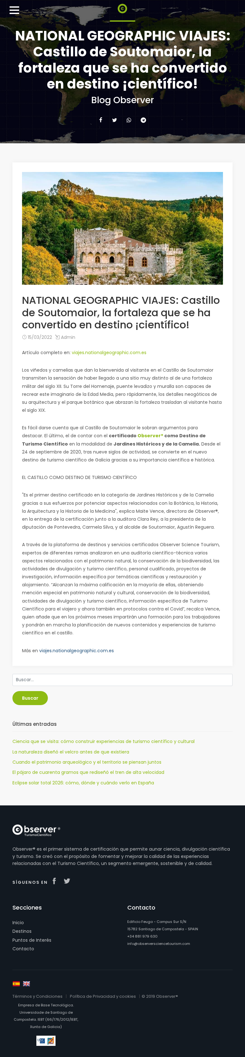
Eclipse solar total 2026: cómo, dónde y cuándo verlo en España (83, 783)
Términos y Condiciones (37, 996)
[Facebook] (100, 120)
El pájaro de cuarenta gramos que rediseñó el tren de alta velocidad (88, 772)
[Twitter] (114, 120)
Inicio (18, 922)
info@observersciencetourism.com (158, 943)
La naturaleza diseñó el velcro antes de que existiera (70, 752)
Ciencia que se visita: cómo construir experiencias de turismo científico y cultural (103, 741)
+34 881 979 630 (142, 936)
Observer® (150, 435)
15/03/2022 (39, 337)
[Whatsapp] (129, 120)
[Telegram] (143, 120)
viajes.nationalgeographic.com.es (109, 352)
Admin (67, 337)
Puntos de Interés (31, 940)
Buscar (30, 698)
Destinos (22, 931)
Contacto (23, 949)
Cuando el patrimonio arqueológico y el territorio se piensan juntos (86, 762)
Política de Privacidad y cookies (103, 996)
